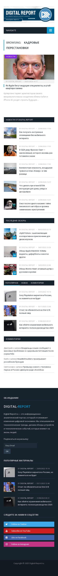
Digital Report (15, 81)
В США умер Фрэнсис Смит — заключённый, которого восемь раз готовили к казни (35, 153)
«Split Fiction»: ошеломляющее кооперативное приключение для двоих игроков (34, 236)
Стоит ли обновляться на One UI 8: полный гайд (34, 311)
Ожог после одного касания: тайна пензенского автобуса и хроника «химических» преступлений (35, 206)
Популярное (11, 282)
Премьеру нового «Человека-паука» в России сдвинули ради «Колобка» (27, 368)
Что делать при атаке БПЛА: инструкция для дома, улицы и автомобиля (33, 188)
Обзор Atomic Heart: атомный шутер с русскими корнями (36, 270)
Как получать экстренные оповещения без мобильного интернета (32, 135)
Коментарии (37, 282)
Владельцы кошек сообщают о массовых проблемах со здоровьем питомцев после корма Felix (29, 351)
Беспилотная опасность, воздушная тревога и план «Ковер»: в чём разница (35, 171)
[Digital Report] (29, 14)
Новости (10, 56)
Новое (24, 282)
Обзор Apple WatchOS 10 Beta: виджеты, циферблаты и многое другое (34, 254)
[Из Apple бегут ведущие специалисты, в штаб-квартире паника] (29, 68)
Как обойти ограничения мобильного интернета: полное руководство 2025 (36, 326)
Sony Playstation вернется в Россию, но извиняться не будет (35, 297)
